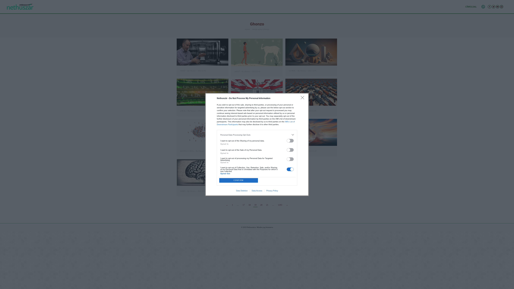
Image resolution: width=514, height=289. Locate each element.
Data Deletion (242, 191)
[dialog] (257, 144)
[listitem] (257, 134)
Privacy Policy (272, 191)
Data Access (257, 191)
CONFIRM (238, 180)
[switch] (290, 140)
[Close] (303, 98)
